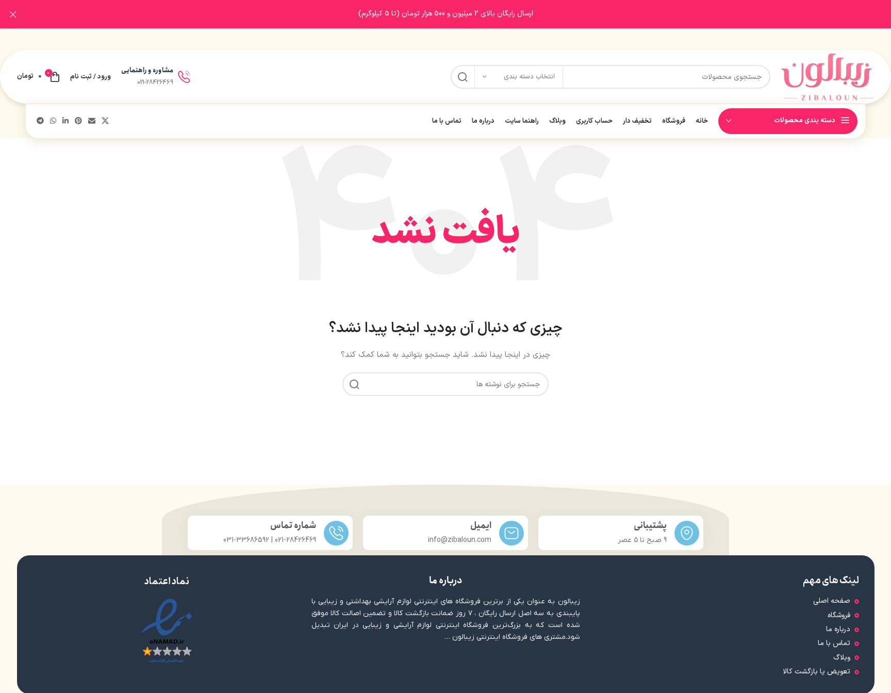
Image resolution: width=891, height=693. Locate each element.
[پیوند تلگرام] (40, 121)
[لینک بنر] (461, 14)
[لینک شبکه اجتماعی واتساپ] (53, 121)
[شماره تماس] (336, 533)
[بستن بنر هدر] (13, 14)
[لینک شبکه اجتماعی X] (105, 121)
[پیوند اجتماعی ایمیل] (91, 121)
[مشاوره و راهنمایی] (184, 77)
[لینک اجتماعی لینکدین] (65, 121)
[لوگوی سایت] (827, 76)
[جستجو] (462, 77)
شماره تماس (293, 526)
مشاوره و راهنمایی (147, 70)
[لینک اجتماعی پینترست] (78, 121)
